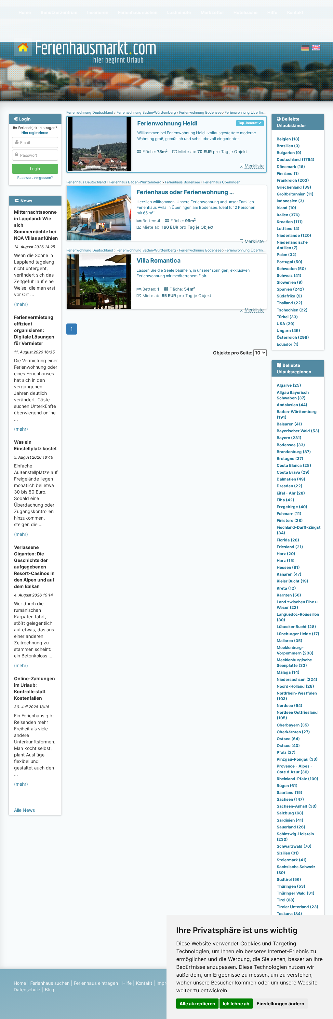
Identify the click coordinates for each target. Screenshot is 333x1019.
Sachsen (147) (290, 799)
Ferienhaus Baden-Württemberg (135, 182)
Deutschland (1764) (295, 159)
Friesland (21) (290, 546)
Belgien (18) (288, 138)
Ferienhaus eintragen (96, 983)
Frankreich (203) (293, 180)
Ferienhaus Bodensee (182, 182)
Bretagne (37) (290, 458)
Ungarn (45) (288, 330)
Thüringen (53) (291, 886)
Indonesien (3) (290, 200)
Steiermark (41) (292, 859)
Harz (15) (286, 560)
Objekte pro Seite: (233, 352)
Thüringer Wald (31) (295, 893)
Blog (49, 989)
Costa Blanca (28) (294, 465)
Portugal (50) (289, 261)
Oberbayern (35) (293, 725)
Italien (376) (288, 214)
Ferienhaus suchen (50, 983)
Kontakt (144, 983)
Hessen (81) (288, 567)
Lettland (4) (288, 228)
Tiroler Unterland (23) (297, 906)
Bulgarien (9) (289, 152)
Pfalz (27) (286, 752)
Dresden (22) (289, 485)
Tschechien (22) (292, 310)
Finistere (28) (290, 520)
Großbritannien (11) (295, 194)
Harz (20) (286, 553)
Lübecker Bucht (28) (296, 626)
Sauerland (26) (291, 827)
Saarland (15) (289, 792)
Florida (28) (288, 540)
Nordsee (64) (289, 705)
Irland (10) (286, 207)
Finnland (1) (288, 173)
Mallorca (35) (289, 640)
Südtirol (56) (289, 879)
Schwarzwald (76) (294, 846)
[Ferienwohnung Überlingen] (99, 144)
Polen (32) (287, 254)
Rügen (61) (287, 785)
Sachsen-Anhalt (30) (297, 806)
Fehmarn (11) (289, 513)
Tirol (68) (286, 899)
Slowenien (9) (290, 282)
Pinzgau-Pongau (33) (297, 759)
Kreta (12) (286, 588)
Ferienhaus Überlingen (221, 182)
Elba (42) (285, 499)
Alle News (24, 810)
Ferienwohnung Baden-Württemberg (146, 112)
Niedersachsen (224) (297, 679)
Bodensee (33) (291, 444)
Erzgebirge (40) (292, 506)
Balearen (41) (289, 424)
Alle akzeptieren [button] (197, 1003)
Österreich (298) (293, 337)
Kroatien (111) (290, 221)
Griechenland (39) (294, 187)
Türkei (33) (287, 316)
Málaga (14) (288, 672)
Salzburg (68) (290, 813)
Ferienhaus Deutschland (86, 182)
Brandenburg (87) (294, 451)
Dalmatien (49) (291, 479)
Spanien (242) (290, 289)
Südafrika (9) (289, 296)
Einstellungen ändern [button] (280, 1003)
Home (20, 983)
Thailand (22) (289, 302)
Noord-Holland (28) (295, 686)
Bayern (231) (289, 437)
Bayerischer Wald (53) (298, 430)
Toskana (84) (289, 913)
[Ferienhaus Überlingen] (99, 213)
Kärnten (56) (289, 595)
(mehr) (21, 304)
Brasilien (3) (288, 145)
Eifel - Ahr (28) (291, 493)
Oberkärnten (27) (293, 731)
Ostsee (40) (288, 745)
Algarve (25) (289, 385)
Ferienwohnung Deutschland (90, 112)
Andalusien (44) (292, 404)
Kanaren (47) (289, 574)
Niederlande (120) (294, 235)
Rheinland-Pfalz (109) (297, 778)
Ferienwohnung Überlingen (246, 112)
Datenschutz (27, 989)
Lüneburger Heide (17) (298, 633)
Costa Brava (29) (293, 472)
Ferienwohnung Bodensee (200, 112)
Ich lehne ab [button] (236, 1003)
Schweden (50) (291, 268)
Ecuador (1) (288, 344)
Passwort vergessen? (35, 178)
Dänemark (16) (291, 166)
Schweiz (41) (289, 275)
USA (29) (286, 323)
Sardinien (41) (290, 820)
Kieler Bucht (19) (292, 581)
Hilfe (127, 983)
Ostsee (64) (288, 738)
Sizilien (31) (288, 853)
